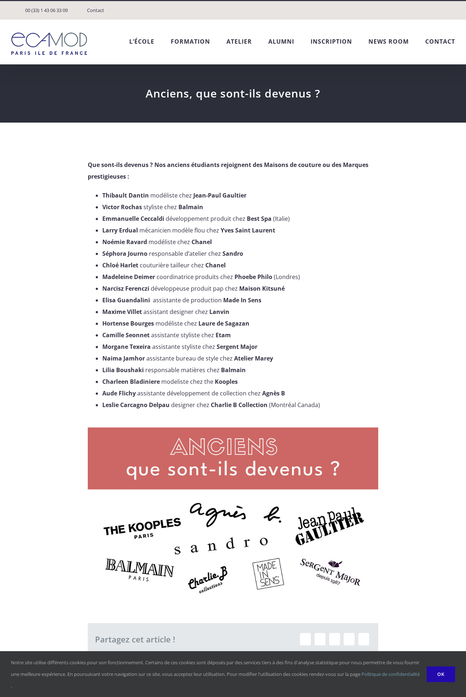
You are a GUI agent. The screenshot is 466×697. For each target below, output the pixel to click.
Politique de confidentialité (391, 674)
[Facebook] (305, 639)
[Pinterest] (349, 639)
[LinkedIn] (334, 639)
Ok (441, 674)
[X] (320, 639)
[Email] (363, 639)
